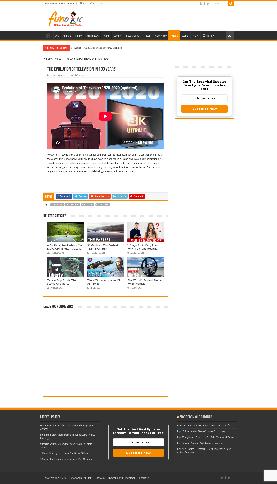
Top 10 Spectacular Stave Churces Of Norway (201, 431)
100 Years (57, 204)
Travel (146, 35)
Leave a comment (59, 75)
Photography (132, 35)
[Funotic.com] (65, 18)
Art (57, 35)
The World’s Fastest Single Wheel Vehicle (144, 282)
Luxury (117, 35)
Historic (88, 204)
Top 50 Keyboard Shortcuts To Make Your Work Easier (205, 437)
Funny (78, 35)
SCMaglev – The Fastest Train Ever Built (102, 247)
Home (83, 3)
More (209, 35)
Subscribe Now (204, 109)
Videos (174, 35)
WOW (195, 35)
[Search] (231, 3)
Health (106, 35)
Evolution (72, 204)
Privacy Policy (114, 477)
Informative (92, 35)
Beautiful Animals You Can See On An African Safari (204, 425)
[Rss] (201, 3)
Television (103, 204)
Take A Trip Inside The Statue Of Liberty (61, 282)
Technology (160, 35)
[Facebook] (205, 3)
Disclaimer (129, 477)
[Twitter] (208, 3)
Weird (185, 35)
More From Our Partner (196, 417)
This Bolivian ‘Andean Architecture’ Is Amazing (201, 443)
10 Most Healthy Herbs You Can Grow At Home (65, 453)
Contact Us (96, 3)
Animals (67, 35)
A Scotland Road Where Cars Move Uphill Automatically (65, 247)
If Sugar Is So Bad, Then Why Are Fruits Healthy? (142, 247)
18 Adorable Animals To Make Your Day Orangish (96, 47)
